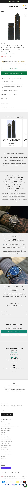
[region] (14, 388)
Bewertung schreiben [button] (14, 331)
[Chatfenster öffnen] (25, 485)
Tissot (3, 43)
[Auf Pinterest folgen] (8, 472)
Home (2, 11)
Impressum (4, 458)
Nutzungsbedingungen (6, 436)
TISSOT (14, 239)
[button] (4, 54)
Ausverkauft (14, 68)
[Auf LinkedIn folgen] (19, 472)
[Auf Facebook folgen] (2, 472)
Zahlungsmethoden (5, 430)
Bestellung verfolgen (6, 428)
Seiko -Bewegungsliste (6, 445)
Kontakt (3, 434)
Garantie (3, 456)
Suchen (3, 421)
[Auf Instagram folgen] (5, 472)
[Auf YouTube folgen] (12, 472)
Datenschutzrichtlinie (6, 439)
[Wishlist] (23, 8)
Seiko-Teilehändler (5, 443)
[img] (14, 352)
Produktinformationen (6, 441)
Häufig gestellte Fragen (6, 449)
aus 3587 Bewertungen (13, 354)
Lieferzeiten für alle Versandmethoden (10, 426)
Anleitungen (4, 447)
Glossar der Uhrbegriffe (6, 454)
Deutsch (23, 476)
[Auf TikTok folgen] (15, 472)
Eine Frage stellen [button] (14, 335)
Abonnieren (7, 414)
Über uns (3, 432)
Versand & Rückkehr (5, 423)
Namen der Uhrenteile (6, 452)
